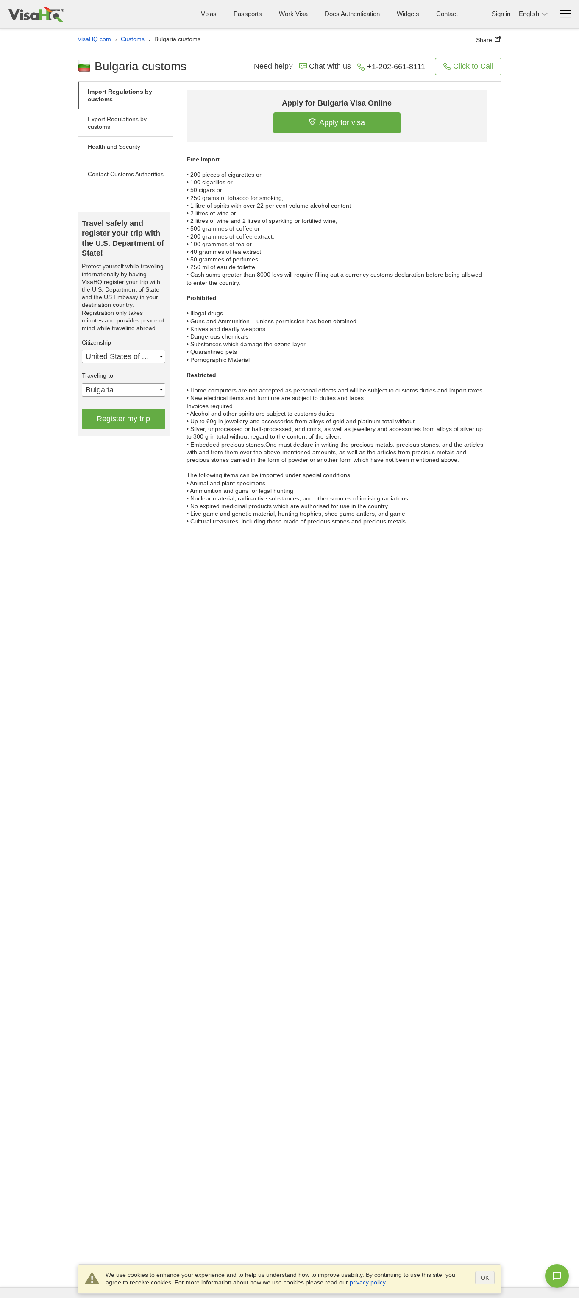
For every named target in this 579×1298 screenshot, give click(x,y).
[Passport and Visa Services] (36, 14)
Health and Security (114, 146)
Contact (447, 13)
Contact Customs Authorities (126, 174)
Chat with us (330, 66)
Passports (248, 13)
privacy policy (367, 1282)
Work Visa (293, 13)
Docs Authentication (352, 13)
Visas (209, 13)
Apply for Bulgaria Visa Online (337, 103)
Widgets (408, 13)
